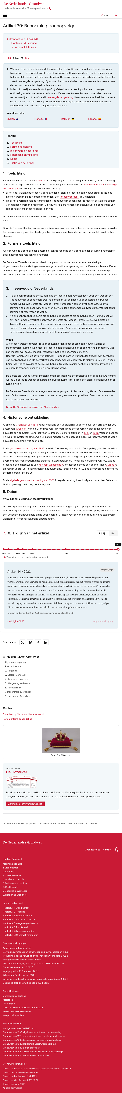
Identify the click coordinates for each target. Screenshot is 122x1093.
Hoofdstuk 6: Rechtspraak (16, 927)
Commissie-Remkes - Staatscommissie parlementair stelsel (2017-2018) (37, 1068)
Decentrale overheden (19, 691)
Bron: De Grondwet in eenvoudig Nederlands (31, 407)
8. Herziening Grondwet (14, 894)
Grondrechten (14, 666)
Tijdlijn (102, 533)
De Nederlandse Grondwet (24, 3)
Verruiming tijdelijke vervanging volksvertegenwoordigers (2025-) (35, 955)
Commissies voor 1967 (14, 1084)
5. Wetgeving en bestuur (15, 883)
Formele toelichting (21, 146)
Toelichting (16, 142)
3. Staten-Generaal (12, 875)
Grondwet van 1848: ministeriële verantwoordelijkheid (29, 1044)
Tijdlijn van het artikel (22, 162)
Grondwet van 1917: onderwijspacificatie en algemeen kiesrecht (34, 1036)
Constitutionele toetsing (14, 996)
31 (26, 58)
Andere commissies (12, 1088)
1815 (86, 432)
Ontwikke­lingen (11, 991)
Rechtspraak (14, 687)
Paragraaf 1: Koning (25, 47)
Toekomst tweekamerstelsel (17, 1011)
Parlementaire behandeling (17, 718)
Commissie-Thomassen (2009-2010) (21, 1072)
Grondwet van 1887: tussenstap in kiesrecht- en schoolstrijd (32, 1040)
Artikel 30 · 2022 (19, 571)
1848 (96, 432)
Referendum (9, 1003)
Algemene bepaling (15, 662)
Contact (107, 849)
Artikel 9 (21, 428)
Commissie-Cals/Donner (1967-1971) (21, 1080)
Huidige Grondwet (12, 859)
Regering (12, 670)
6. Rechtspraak (10, 887)
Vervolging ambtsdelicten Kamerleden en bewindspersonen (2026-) (36, 952)
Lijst (113, 533)
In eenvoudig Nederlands (24, 150)
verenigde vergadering (60, 97)
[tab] (20, 119)
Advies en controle (18, 679)
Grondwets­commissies (15, 1063)
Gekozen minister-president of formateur (23, 1007)
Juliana (110, 464)
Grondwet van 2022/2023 (23, 38)
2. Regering (8, 871)
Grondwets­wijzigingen (14, 943)
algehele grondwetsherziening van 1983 (32, 480)
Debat (13, 158)
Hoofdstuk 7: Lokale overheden (18, 931)
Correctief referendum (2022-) (18, 967)
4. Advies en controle (13, 879)
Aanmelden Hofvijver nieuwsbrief (25, 803)
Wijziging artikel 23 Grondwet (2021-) (21, 971)
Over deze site (92, 849)
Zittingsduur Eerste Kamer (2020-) (19, 975)
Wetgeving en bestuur (19, 683)
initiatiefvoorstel (69, 196)
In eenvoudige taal (13, 903)
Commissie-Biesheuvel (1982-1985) (20, 1076)
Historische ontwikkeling (24, 154)
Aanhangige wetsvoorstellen (17, 948)
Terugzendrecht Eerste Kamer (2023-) (22, 959)
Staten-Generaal (17, 674)
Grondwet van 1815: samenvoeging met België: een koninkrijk (33, 1051)
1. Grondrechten (10, 867)
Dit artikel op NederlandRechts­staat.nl (23, 714)
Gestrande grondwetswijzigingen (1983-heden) (26, 983)
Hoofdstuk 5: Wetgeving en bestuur (20, 923)
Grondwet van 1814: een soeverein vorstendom (26, 1055)
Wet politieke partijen (13, 1015)
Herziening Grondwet (19, 696)
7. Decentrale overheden (15, 891)
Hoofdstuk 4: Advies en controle (19, 919)
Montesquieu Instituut (37, 8)
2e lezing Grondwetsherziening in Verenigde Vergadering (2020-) (35, 979)
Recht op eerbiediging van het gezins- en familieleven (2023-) (34, 963)
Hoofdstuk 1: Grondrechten (16, 908)
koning (39, 180)
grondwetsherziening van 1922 (27, 448)
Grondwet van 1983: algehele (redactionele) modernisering (32, 1032)
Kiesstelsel (8, 1000)
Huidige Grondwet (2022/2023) (18, 1028)
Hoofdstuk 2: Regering (24, 43)
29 (9, 58)
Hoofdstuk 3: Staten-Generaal (17, 915)
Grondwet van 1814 (27, 424)
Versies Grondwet (12, 1023)
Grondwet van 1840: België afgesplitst (21, 1047)
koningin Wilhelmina (50, 464)
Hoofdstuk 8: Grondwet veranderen (20, 935)
